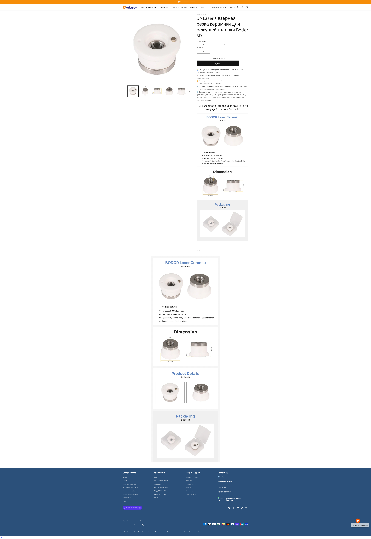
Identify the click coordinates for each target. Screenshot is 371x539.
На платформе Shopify (140, 531)
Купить (217, 64)
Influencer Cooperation (130, 484)
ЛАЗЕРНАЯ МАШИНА (161, 481)
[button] (238, 7)
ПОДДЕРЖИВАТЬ (160, 491)
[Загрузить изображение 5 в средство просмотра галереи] (181, 91)
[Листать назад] (125, 91)
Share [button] (200, 251)
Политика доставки (203, 531)
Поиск (125, 477)
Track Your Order (191, 494)
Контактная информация (217, 531)
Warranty (189, 481)
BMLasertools (130, 531)
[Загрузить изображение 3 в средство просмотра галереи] (157, 91)
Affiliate (125, 481)
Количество (200, 47)
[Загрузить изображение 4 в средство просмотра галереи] (169, 91)
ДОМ (156, 477)
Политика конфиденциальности (156, 531)
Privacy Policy (127, 498)
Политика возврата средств (174, 531)
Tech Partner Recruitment (131, 487)
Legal (124, 501)
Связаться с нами (160, 494)
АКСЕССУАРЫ (159, 484)
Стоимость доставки (203, 44)
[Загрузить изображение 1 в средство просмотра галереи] (133, 91)
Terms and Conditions (129, 491)
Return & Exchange (192, 477)
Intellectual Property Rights (131, 494)
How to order (190, 491)
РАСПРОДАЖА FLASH (161, 487)
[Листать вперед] (190, 91)
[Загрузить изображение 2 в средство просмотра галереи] (145, 91)
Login (2, 537)
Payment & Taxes (191, 484)
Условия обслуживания (190, 531)
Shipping (188, 487)
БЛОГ (156, 498)
